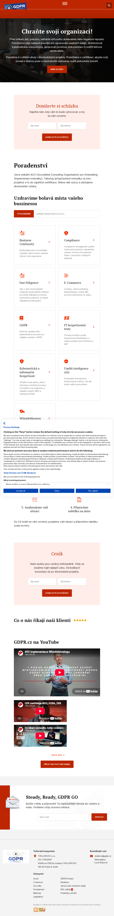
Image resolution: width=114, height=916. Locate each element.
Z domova (38, 882)
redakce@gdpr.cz (103, 856)
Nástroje (37, 893)
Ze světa (37, 886)
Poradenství (38, 889)
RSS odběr (65, 889)
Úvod (35, 878)
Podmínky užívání (69, 893)
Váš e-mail (44, 817)
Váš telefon (65, 125)
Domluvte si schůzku (57, 137)
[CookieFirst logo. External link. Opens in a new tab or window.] (4, 423)
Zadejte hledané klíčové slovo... (50, 214)
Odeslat (99, 817)
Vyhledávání (23, 214)
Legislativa (38, 896)
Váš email (34, 125)
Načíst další (57, 755)
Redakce (65, 882)
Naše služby (57, 69)
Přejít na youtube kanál (57, 764)
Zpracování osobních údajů (73, 886)
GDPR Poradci (67, 878)
